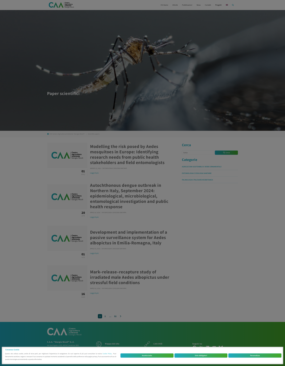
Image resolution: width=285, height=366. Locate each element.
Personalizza (255, 355)
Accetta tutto (147, 355)
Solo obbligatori (201, 355)
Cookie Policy (107, 354)
